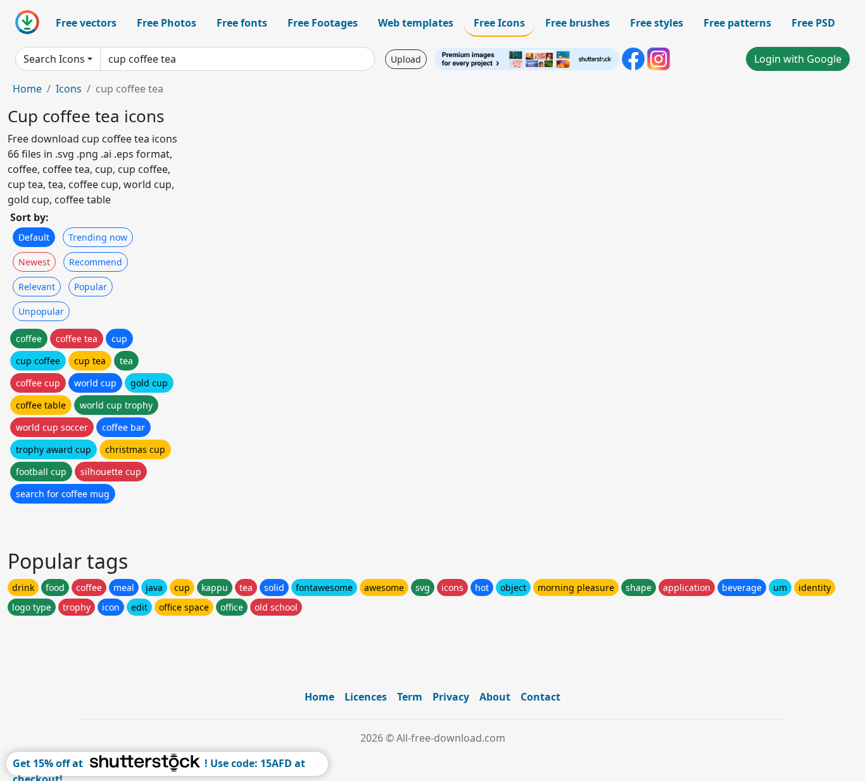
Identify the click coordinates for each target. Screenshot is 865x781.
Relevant (36, 287)
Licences (365, 697)
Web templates (415, 23)
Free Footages (322, 23)
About (494, 697)
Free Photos (166, 23)
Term (409, 697)
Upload (406, 59)
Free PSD (813, 23)
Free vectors (86, 23)
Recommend (95, 262)
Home (27, 89)
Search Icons (54, 59)
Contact (540, 697)
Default (33, 237)
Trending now (97, 237)
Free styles (656, 23)
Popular (90, 287)
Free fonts (242, 23)
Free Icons (499, 23)
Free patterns (737, 23)
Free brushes (577, 23)
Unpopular (41, 311)
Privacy (450, 697)
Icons (69, 89)
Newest (34, 262)
